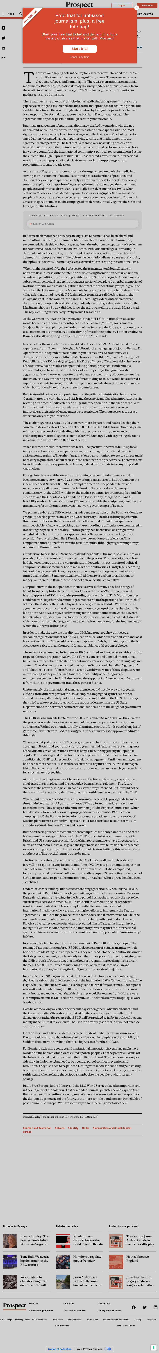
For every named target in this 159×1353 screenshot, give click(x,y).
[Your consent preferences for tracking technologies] (154, 1348)
